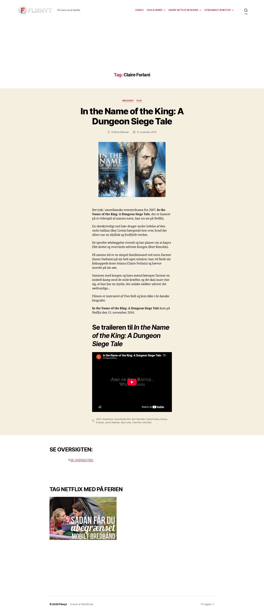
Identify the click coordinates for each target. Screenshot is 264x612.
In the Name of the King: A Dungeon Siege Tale (132, 116)
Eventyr (100, 422)
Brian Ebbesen (121, 132)
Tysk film (136, 422)
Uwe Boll (146, 422)
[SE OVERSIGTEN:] (89, 468)
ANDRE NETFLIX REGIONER (183, 10)
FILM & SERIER (154, 10)
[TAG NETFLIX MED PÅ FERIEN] (89, 518)
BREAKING (128, 100)
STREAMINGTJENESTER (217, 10)
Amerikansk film (122, 419)
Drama (163, 419)
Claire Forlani (152, 419)
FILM (139, 100)
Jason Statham (112, 422)
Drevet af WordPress (81, 604)
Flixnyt (63, 604)
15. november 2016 (146, 132)
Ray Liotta (126, 422)
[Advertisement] (132, 51)
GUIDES (139, 10)
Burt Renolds (138, 419)
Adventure (107, 419)
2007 (98, 419)
